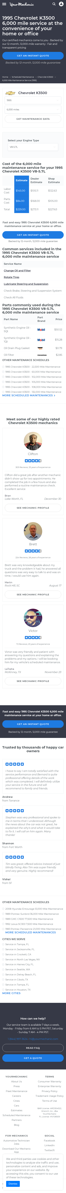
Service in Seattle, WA (17, 969)
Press (17, 1086)
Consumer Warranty (49, 1081)
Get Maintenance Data (33, 118)
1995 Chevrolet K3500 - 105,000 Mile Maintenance (33, 381)
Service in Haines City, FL (19, 964)
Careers (16, 1095)
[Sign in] (61, 4)
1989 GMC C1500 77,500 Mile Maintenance (29, 919)
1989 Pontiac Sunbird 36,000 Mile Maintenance (32, 913)
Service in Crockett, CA (18, 954)
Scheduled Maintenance (16, 1115)
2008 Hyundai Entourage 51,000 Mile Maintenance (34, 908)
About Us (16, 1081)
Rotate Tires (11, 277)
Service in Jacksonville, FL (20, 949)
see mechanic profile (33, 507)
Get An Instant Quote (33, 234)
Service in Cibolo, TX (16, 979)
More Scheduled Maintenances (28, 395)
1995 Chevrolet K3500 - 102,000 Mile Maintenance (33, 376)
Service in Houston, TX (18, 989)
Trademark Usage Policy (50, 1095)
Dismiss (13, 1183)
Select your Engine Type (23, 140)
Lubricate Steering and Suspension (26, 284)
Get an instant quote (33, 55)
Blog (16, 1124)
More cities (11, 993)
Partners (16, 1120)
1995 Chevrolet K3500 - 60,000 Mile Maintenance (33, 371)
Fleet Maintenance (16, 1091)
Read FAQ (33, 1047)
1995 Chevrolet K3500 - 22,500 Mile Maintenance (32, 366)
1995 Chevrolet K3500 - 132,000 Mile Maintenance (33, 391)
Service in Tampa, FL (17, 944)
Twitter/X (50, 1150)
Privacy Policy (49, 1091)
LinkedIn (50, 1145)
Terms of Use (49, 1100)
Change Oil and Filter (17, 270)
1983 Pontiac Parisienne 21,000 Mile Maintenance (33, 928)
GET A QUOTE (33, 1058)
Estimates (16, 1110)
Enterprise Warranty (49, 1086)
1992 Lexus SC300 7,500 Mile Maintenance (29, 924)
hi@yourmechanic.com (43, 1039)
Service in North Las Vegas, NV (22, 959)
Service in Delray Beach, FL (20, 974)
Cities (16, 1100)
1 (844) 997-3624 (18, 1039)
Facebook (49, 1140)
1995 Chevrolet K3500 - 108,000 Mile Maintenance (33, 387)
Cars (16, 1105)
